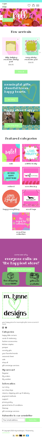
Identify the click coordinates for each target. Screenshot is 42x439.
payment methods (9, 396)
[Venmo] (27, 436)
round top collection (21, 233)
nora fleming (31, 186)
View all (21, 72)
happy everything (11, 209)
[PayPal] (17, 436)
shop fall (8, 20)
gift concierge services (10, 365)
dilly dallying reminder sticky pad (11, 59)
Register (5, 373)
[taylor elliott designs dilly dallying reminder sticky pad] (11, 46)
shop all (5, 362)
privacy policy (7, 402)
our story (5, 387)
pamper (5, 347)
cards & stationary (9, 338)
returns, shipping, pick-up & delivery (16, 393)
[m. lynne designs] (4, 5)
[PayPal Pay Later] (24, 436)
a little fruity (31, 163)
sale (11, 163)
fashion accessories (9, 341)
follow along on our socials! (21, 270)
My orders (6, 376)
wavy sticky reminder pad (31, 58)
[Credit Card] (13, 436)
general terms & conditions (12, 405)
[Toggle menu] (38, 5)
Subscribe (32, 420)
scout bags (31, 209)
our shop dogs (7, 390)
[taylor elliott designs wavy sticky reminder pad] (31, 46)
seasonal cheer (8, 356)
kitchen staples (8, 344)
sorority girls (7, 350)
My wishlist (6, 379)
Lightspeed (6, 432)
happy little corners (9, 335)
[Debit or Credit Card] (20, 436)
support (5, 399)
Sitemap (5, 408)
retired (11, 186)
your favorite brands (10, 353)
